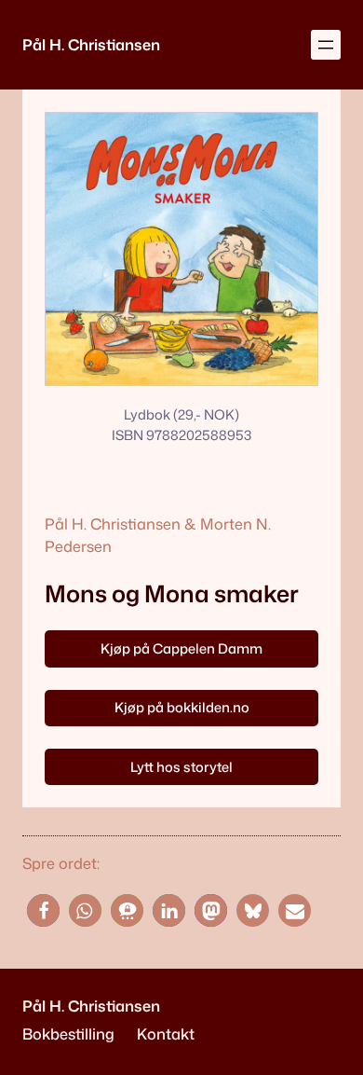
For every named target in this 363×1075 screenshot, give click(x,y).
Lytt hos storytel (181, 767)
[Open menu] (326, 45)
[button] (43, 910)
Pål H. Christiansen (91, 44)
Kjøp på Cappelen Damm (181, 648)
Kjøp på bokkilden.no (181, 707)
